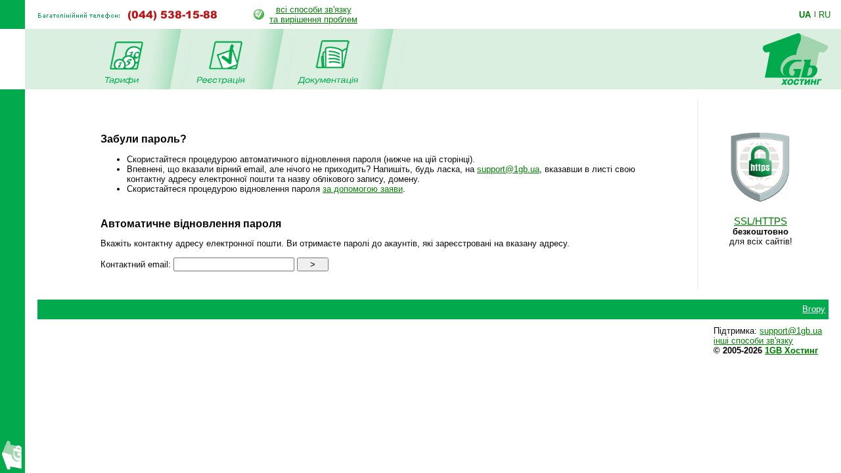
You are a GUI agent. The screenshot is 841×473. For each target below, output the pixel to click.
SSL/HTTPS (760, 221)
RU (824, 14)
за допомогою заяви (363, 189)
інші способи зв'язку (753, 341)
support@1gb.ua (508, 169)
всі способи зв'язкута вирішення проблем (313, 14)
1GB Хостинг (791, 350)
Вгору (813, 309)
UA (805, 14)
